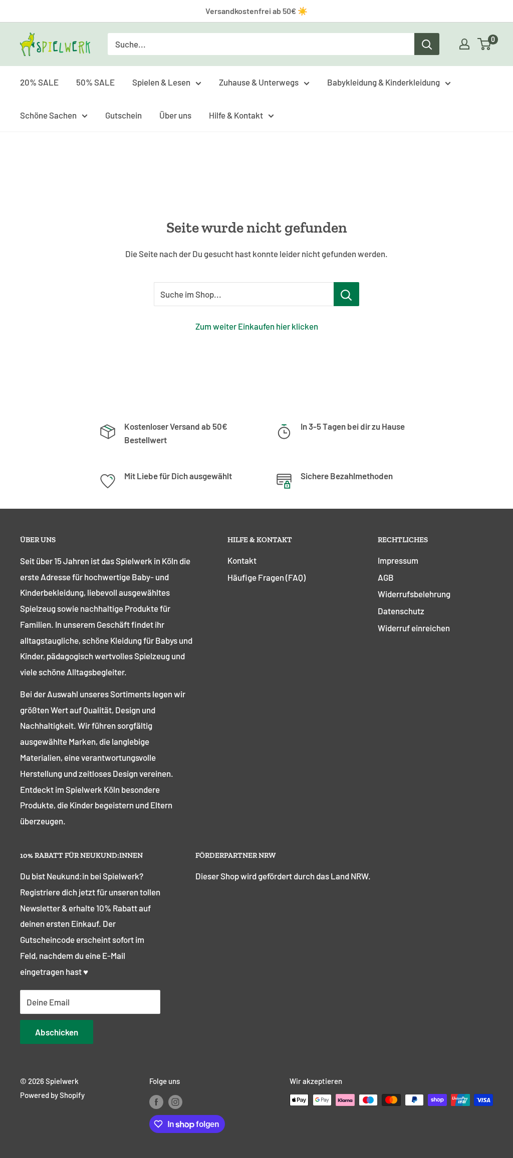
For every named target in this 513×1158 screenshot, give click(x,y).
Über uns (175, 115)
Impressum (398, 560)
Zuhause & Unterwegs (259, 82)
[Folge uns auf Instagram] (175, 1101)
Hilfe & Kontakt (236, 115)
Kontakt (241, 560)
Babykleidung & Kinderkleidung (383, 82)
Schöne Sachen (48, 115)
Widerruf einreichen (414, 628)
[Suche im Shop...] (346, 294)
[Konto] (464, 44)
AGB (386, 577)
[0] (484, 44)
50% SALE (95, 82)
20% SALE (39, 82)
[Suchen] (426, 44)
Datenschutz (401, 611)
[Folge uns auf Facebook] (156, 1101)
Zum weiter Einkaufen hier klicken (256, 326)
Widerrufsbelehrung (414, 594)
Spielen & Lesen (161, 82)
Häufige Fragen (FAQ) (266, 577)
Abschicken (56, 1032)
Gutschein (123, 115)
